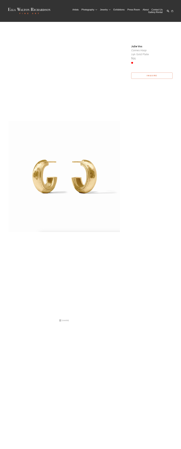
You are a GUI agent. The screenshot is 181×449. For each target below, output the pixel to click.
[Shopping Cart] (172, 11)
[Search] (168, 11)
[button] (89, 9)
